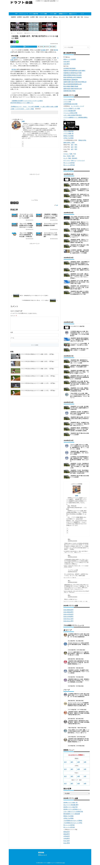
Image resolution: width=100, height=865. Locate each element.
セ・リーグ (74, 106)
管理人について (42, 855)
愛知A (68, 79)
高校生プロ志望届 (68, 135)
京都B (68, 81)
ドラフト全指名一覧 (69, 99)
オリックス (62, 17)
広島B (68, 84)
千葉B (80, 73)
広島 (78, 17)
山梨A (80, 75)
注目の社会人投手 (68, 618)
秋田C (76, 70)
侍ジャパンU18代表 (69, 162)
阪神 (75, 17)
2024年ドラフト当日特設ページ (72, 809)
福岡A (65, 88)
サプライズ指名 (67, 108)
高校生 (80, 140)
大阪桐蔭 (41, 46)
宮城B (72, 70)
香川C (65, 86)
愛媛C (72, 86)
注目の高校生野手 (68, 612)
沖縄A (73, 90)
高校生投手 (66, 831)
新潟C (65, 77)
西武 (37, 17)
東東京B (65, 75)
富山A (72, 77)
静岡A (65, 79)
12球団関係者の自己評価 (70, 104)
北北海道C (66, 68)
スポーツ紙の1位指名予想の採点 (72, 115)
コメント (13, 315)
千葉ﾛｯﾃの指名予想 (72, 727)
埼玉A (76, 73)
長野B (69, 77)
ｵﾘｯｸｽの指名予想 (71, 745)
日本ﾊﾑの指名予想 (72, 736)
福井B (80, 77)
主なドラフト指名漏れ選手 (70, 804)
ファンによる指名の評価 (70, 113)
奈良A (79, 81)
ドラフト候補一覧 (68, 133)
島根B (76, 84)
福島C (83, 70)
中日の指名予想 (71, 677)
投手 (72, 144)
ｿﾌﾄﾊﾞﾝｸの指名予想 (72, 709)
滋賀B (65, 81)
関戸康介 (47, 46)
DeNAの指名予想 (71, 649)
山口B (79, 84)
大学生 (84, 140)
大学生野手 (66, 838)
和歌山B (84, 81)
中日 (82, 17)
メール (12, 338)
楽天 (46, 17)
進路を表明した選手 (69, 142)
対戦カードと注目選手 (69, 59)
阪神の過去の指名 (79, 659)
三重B (72, 79)
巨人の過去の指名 (79, 640)
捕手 (72, 762)
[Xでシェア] (11, 42)
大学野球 (19, 17)
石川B (76, 77)
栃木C (69, 73)
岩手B (68, 70)
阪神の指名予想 (71, 659)
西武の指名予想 (71, 700)
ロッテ (50, 17)
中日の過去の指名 (79, 677)
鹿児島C (69, 90)
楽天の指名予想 (71, 718)
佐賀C (69, 88)
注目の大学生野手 (68, 616)
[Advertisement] (37, 7)
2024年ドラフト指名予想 (70, 807)
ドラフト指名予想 (68, 131)
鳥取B (72, 84)
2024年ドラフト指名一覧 (70, 802)
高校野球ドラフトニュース (17, 46)
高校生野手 (66, 834)
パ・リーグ (81, 106)
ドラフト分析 (67, 101)
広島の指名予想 (71, 667)
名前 (11, 332)
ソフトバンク (81, 160)
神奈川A (75, 75)
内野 (78, 762)
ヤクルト (86, 17)
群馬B (72, 73)
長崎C (72, 88)
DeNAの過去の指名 (81, 649)
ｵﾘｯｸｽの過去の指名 (80, 745)
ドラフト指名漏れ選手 (69, 110)
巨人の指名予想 (71, 640)
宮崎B (65, 90)
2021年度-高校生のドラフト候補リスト (21, 102)
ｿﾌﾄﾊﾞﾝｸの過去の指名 (81, 709)
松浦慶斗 (54, 46)
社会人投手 (66, 840)
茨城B (65, 73)
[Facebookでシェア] (14, 42)
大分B (80, 88)
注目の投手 (66, 61)
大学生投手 (66, 836)
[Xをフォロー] (23, 142)
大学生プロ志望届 (68, 138)
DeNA (70, 17)
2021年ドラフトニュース (31, 46)
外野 (85, 762)
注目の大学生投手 (68, 614)
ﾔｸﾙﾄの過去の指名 (79, 686)
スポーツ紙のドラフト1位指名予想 (73, 811)
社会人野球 (26, 17)
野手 (76, 144)
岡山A (65, 84)
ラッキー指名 (76, 108)
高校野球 (13, 17)
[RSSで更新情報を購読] (23, 146)
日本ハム (55, 17)
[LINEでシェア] (17, 42)
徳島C (69, 86)
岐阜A (76, 79)
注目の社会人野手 (68, 621)
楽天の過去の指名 (79, 718)
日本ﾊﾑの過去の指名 (81, 736)
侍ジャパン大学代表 (69, 165)
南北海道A (73, 68)
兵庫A (76, 81)
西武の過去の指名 (79, 700)
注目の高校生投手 (68, 609)
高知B (76, 86)
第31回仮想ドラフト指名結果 (71, 813)
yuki (23, 121)
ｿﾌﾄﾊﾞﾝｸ (41, 17)
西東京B (70, 75)
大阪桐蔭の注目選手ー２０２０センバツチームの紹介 (27, 100)
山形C (80, 70)
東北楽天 (74, 158)
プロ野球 (32, 17)
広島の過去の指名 (79, 667)
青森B (65, 70)
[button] (88, 47)
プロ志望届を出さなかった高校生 (72, 820)
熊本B (76, 88)
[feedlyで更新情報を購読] (23, 144)
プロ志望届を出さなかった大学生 (72, 822)
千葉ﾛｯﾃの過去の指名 (81, 727)
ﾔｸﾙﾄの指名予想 (71, 686)
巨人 (67, 17)
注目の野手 (66, 64)
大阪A (72, 81)
